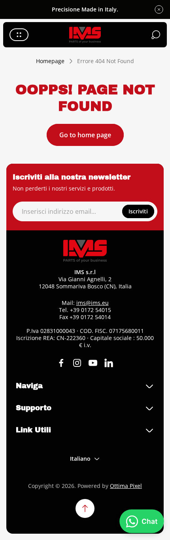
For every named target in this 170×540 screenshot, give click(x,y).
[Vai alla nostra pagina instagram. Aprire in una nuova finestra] (77, 363)
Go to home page (85, 135)
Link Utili (33, 430)
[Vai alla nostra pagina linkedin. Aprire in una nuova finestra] (108, 363)
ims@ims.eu (92, 302)
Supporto (33, 408)
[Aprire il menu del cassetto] (18, 34)
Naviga (29, 386)
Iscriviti (138, 211)
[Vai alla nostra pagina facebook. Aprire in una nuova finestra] (61, 363)
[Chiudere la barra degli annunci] (159, 9)
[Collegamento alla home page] (85, 251)
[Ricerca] (155, 34)
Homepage (50, 61)
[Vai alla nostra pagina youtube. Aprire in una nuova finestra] (93, 363)
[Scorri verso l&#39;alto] (85, 508)
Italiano (80, 458)
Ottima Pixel (126, 486)
